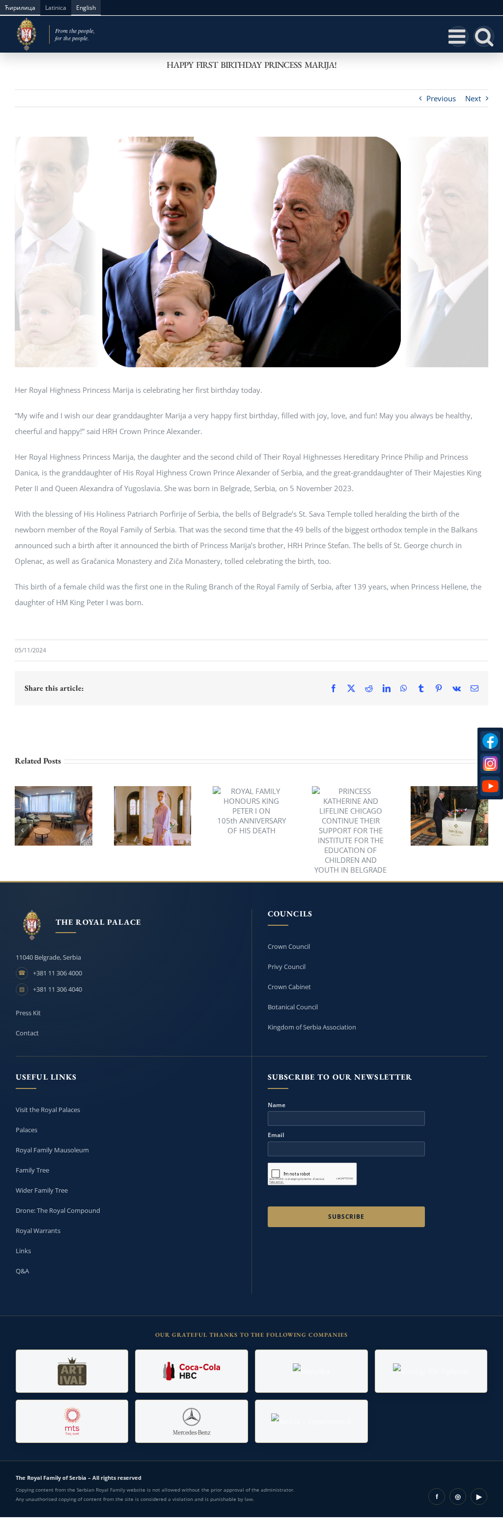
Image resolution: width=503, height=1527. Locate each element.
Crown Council (289, 946)
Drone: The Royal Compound (58, 1210)
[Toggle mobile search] (484, 36)
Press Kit (28, 1012)
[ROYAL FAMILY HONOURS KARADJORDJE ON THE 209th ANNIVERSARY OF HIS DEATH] (449, 816)
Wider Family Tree (42, 1190)
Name (276, 1105)
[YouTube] (490, 786)
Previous (441, 98)
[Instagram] (490, 763)
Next (473, 98)
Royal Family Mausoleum (52, 1149)
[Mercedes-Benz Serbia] (191, 1421)
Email (276, 1135)
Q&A (22, 1270)
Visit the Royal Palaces (48, 1109)
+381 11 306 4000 (57, 973)
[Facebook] (490, 741)
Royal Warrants (38, 1230)
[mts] (72, 1421)
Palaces (26, 1129)
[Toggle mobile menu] (458, 36)
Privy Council (287, 966)
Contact (27, 1032)
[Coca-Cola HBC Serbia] (191, 1371)
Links (23, 1250)
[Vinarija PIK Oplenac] (431, 1371)
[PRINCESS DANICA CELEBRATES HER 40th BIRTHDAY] (153, 816)
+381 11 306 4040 (57, 989)
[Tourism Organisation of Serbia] (311, 1421)
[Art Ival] (72, 1371)
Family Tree (32, 1170)
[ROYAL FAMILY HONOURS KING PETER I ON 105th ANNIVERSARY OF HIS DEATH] (251, 810)
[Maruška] (311, 1371)
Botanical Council (293, 1006)
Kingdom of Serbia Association (312, 1027)
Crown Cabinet (289, 986)
